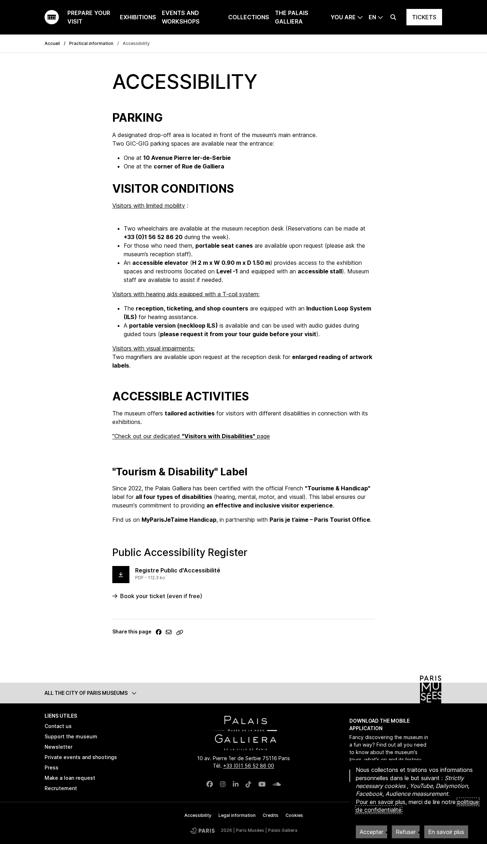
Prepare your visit (88, 17)
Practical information (91, 43)
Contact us (58, 726)
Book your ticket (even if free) (161, 596)
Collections (248, 17)
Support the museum (71, 736)
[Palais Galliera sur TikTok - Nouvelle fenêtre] (248, 784)
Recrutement (61, 788)
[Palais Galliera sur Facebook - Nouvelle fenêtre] (209, 784)
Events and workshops (181, 17)
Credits (270, 815)
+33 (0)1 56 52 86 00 (248, 766)
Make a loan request (70, 778)
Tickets (424, 17)
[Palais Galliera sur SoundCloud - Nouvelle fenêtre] (277, 784)
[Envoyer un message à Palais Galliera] (168, 632)
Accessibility (197, 815)
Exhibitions (138, 17)
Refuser (406, 831)
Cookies (294, 815)
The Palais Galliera (291, 17)
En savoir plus (446, 831)
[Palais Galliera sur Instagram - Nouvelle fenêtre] (223, 784)
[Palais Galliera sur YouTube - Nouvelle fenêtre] (262, 784)
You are (343, 17)
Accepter (371, 831)
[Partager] (159, 632)
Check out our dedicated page (192, 436)
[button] (243, 693)
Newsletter (58, 747)
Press (51, 767)
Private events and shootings (81, 757)
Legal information (237, 815)
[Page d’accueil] (52, 17)
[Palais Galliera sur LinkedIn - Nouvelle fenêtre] (236, 784)
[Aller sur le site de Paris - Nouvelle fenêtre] (202, 830)
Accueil (52, 43)
